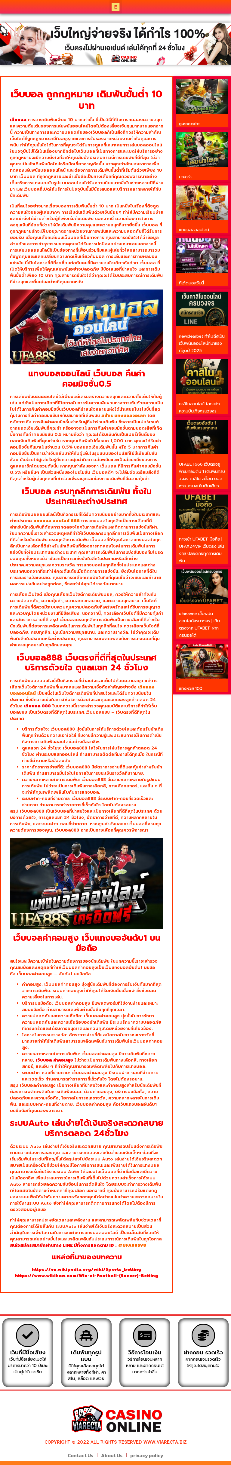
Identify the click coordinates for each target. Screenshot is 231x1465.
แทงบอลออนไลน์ (194, 230)
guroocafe (189, 124)
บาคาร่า (185, 177)
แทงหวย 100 (190, 688)
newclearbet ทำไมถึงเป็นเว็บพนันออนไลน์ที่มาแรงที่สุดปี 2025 (202, 343)
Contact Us (80, 1455)
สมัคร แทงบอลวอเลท (123, 415)
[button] (115, 7)
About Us (111, 1455)
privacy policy (146, 1455)
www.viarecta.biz (165, 1442)
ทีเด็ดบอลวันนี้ (191, 283)
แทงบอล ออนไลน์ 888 (56, 521)
